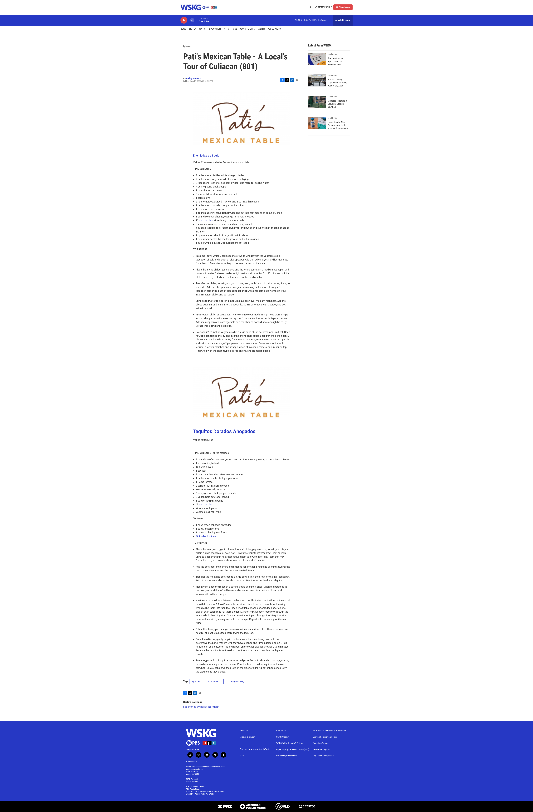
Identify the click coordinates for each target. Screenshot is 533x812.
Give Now (344, 7)
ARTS (226, 29)
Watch (202, 29)
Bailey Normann (193, 78)
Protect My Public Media (286, 756)
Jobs (242, 756)
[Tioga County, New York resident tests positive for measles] (317, 123)
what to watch (214, 681)
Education (215, 29)
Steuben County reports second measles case (335, 61)
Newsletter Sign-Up (321, 749)
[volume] (192, 20)
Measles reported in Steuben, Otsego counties (337, 104)
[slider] (196, 20)
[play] (184, 20)
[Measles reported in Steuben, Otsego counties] (317, 102)
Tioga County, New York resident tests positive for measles (338, 125)
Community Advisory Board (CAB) (255, 749)
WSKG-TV (204, 794)
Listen (192, 29)
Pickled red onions (206, 536)
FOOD (234, 29)
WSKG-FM (189, 792)
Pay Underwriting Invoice (324, 756)
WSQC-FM (189, 794)
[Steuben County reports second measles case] (317, 59)
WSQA (220, 792)
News (183, 29)
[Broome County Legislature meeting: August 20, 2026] (317, 80)
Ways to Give (247, 29)
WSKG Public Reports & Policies (289, 743)
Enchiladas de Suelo (206, 155)
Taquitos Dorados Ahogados (224, 431)
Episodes (187, 46)
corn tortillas (206, 220)
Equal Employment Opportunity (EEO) (292, 749)
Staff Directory (282, 737)
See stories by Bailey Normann (201, 706)
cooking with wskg (236, 681)
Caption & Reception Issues (325, 737)
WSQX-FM (198, 792)
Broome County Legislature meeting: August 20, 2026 (337, 82)
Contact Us (281, 731)
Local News (332, 54)
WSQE (214, 792)
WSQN (197, 794)
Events (261, 29)
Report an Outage (321, 743)
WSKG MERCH (275, 29)
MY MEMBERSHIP (323, 7)
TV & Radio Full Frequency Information (329, 731)
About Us (244, 731)
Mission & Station (247, 737)
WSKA (211, 794)
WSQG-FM (207, 792)
